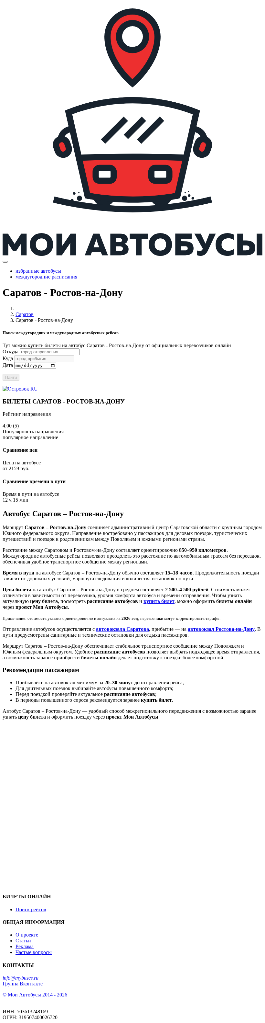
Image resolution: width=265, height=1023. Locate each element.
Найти (11, 377)
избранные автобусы (38, 271)
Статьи (23, 940)
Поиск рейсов (31, 909)
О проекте (27, 935)
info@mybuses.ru (20, 978)
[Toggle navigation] (5, 262)
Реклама (25, 946)
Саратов (25, 314)
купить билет (159, 601)
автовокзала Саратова (122, 629)
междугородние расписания (46, 276)
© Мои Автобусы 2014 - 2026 (35, 994)
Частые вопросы (34, 952)
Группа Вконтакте (23, 983)
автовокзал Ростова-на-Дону (221, 629)
